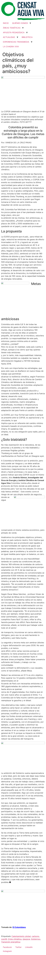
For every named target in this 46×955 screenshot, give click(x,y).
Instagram (7, 951)
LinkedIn (29, 947)
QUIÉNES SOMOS (20, 23)
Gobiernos (35, 939)
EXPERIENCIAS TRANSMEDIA (16, 42)
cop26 (4, 939)
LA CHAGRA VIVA (11, 46)
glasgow (26, 939)
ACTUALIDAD (9, 37)
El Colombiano (19, 927)
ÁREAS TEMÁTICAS (11, 28)
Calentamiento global (21, 936)
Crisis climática (14, 939)
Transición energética (10, 942)
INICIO (6, 23)
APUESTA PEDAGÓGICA (13, 32)
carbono (35, 936)
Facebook (7, 947)
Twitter (18, 947)
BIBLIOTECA (27, 37)
